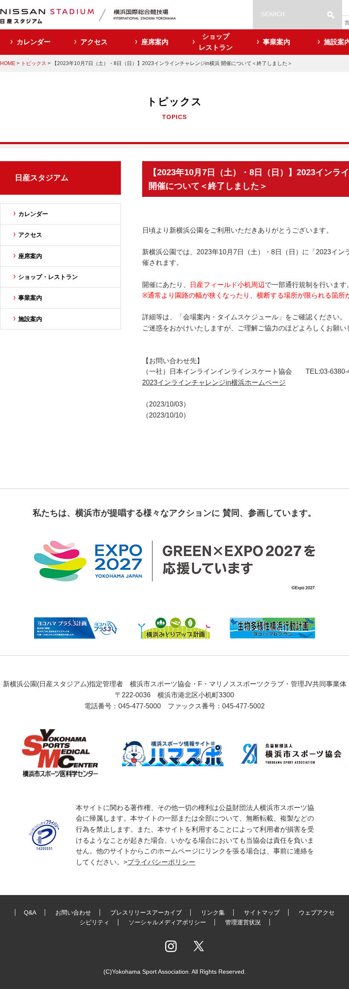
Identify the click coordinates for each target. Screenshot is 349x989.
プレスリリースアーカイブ (146, 912)
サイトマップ (262, 912)
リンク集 (213, 912)
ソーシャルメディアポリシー (167, 922)
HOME (7, 63)
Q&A (30, 912)
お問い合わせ (73, 912)
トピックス (33, 63)
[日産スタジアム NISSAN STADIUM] (98, 14)
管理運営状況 (243, 922)
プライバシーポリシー (161, 862)
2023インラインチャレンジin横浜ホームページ (214, 382)
